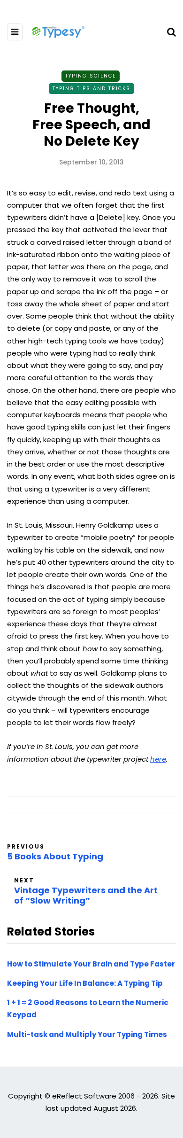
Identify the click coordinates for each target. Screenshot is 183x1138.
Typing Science (90, 75)
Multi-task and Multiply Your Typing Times (87, 1034)
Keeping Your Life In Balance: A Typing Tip (85, 983)
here (158, 759)
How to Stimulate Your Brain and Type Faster (91, 964)
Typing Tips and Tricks (91, 88)
